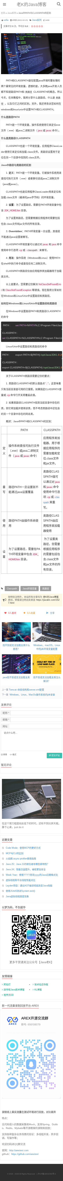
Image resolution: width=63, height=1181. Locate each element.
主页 (3, 13)
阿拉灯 (7, 984)
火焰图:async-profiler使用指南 (21, 858)
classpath (32, 250)
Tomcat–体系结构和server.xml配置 (26, 689)
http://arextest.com (19, 1150)
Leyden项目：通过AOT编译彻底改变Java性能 (29, 885)
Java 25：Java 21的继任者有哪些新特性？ (27, 864)
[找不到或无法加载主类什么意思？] (16, 632)
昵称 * (6, 712)
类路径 (28, 92)
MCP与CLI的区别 (14, 853)
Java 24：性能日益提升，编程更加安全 (26, 869)
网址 (5, 726)
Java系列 (11, 13)
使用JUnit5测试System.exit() (20, 891)
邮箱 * (6, 719)
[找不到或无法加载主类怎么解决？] (47, 664)
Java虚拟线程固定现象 (17, 896)
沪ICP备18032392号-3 (47, 1174)
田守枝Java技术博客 (14, 989)
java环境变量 (30, 588)
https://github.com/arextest (24, 1154)
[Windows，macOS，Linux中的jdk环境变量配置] (47, 632)
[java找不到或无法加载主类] (16, 664)
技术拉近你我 (41, 984)
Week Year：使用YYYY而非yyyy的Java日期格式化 (32, 875)
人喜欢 (12, 613)
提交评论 (55, 755)
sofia (6, 20)
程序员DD (9, 995)
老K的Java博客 (32, 4)
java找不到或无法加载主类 (16, 677)
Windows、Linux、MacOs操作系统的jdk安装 (32, 694)
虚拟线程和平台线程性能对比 (20, 880)
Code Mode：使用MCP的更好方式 (23, 848)
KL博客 (38, 989)
